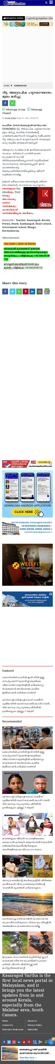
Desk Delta (10, 118)
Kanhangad (20, 86)
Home (7, 86)
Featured (8, 671)
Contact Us (7, 1025)
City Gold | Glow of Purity (20, 243)
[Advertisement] (27, 54)
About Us (32, 1021)
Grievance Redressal (12, 1030)
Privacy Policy (35, 1025)
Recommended (12, 721)
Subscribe (33, 1030)
